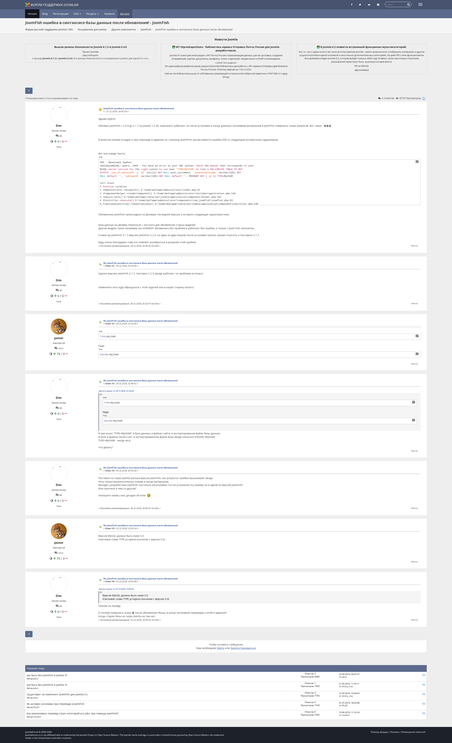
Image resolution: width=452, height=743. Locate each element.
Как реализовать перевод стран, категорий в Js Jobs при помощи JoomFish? (73, 713)
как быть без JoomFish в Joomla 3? (47, 675)
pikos (35, 678)
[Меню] (420, 4)
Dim (59, 126)
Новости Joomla (226, 39)
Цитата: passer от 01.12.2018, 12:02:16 (116, 589)
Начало (32, 13)
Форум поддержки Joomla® (55, 5)
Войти (221, 648)
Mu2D (36, 707)
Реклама (394, 731)
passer (58, 338)
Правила (109, 13)
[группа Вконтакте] (369, 4)
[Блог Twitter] (360, 4)
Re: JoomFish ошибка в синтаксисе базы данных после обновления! (140, 263)
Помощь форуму (379, 731)
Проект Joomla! (90, 51)
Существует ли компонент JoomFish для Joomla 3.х (57, 694)
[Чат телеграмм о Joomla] (378, 4)
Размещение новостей (413, 731)
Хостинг (125, 13)
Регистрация (61, 13)
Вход (45, 13)
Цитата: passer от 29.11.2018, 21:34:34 (116, 391)
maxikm (37, 716)
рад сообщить (90, 55)
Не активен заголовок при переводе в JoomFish (55, 704)
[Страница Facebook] (351, 4)
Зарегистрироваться (243, 648)
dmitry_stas (347, 686)
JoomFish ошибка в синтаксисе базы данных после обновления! (138, 108)
